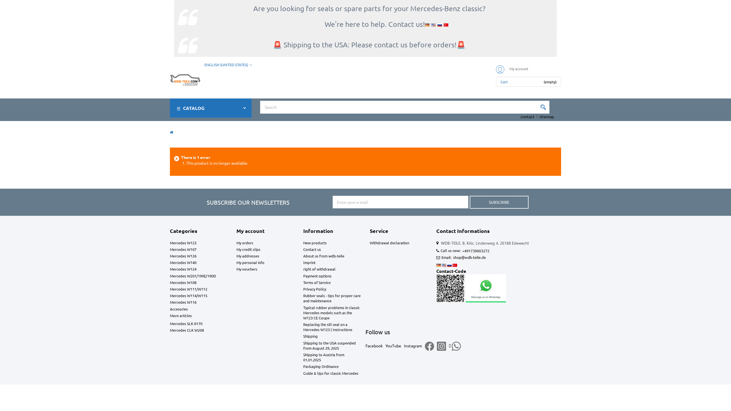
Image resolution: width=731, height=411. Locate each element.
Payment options (317, 275)
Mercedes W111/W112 (188, 289)
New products (315, 242)
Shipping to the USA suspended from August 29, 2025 (329, 345)
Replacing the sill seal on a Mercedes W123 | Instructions (327, 327)
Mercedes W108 (183, 282)
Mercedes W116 (183, 302)
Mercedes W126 (183, 255)
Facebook (374, 345)
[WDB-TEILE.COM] (185, 78)
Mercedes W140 (183, 262)
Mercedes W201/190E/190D (193, 275)
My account (250, 230)
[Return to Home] (171, 132)
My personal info (250, 262)
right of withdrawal (319, 269)
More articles (181, 315)
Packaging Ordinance (321, 366)
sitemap (546, 116)
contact (528, 116)
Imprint (309, 262)
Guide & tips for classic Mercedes (330, 373)
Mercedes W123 (183, 242)
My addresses (247, 255)
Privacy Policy (314, 289)
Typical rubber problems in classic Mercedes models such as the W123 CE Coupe (331, 312)
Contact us (312, 249)
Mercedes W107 (183, 249)
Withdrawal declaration (389, 242)
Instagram (413, 345)
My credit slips (248, 249)
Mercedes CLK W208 (187, 330)
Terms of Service (317, 282)
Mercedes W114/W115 (188, 295)
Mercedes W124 (183, 269)
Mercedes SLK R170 (186, 323)
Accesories (179, 309)
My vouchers (246, 269)
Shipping (310, 336)
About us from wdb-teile (323, 255)
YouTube (393, 345)
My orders (244, 242)
